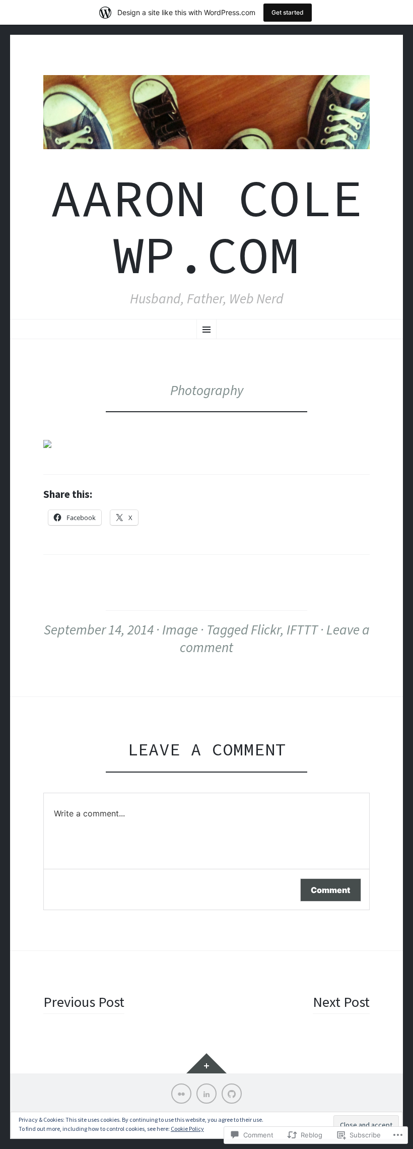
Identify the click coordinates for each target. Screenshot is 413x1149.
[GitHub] (232, 1093)
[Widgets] (206, 1063)
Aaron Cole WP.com (206, 226)
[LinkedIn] (206, 1093)
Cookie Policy (187, 1128)
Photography (206, 390)
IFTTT (302, 629)
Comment (331, 890)
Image (180, 629)
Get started (287, 12)
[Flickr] (181, 1093)
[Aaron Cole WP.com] (206, 112)
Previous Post (83, 1002)
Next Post (341, 1002)
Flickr (266, 629)
